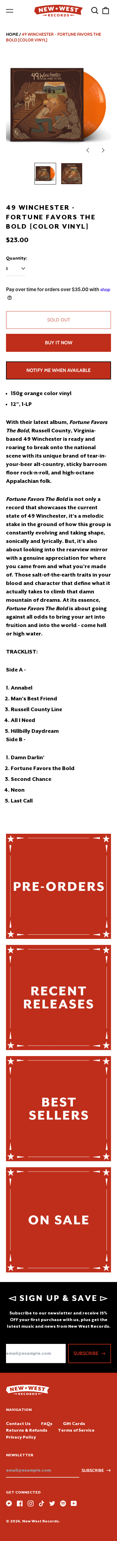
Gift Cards (74, 1423)
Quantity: (16, 258)
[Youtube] (74, 1503)
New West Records (40, 1521)
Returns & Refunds (26, 1430)
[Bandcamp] (9, 1503)
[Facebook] (20, 1503)
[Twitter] (52, 1503)
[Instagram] (31, 1503)
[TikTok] (41, 1503)
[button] (94, 10)
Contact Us (18, 1423)
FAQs (46, 1423)
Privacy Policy (21, 1437)
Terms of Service (76, 1430)
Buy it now (58, 343)
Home (12, 34)
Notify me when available (58, 370)
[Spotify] (63, 1503)
